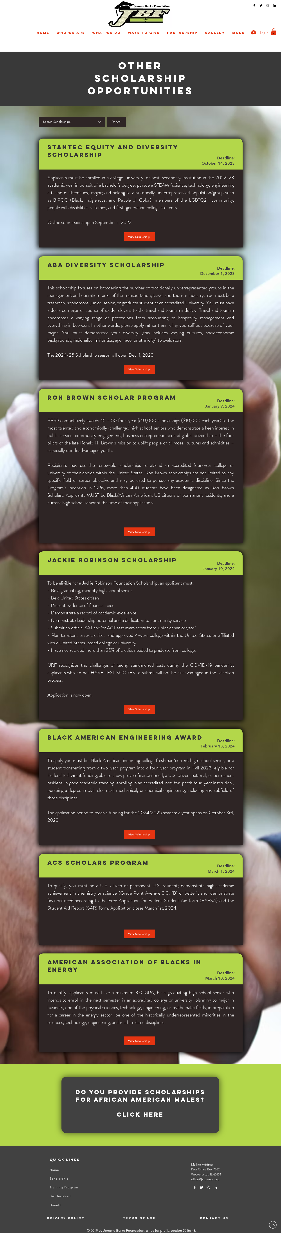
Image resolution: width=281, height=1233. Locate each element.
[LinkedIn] (274, 5)
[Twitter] (261, 5)
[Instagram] (268, 5)
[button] (70, 32)
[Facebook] (254, 5)
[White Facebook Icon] (195, 1187)
